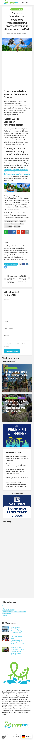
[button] (3, 737)
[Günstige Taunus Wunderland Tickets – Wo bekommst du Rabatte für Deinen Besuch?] (5, 649)
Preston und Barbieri (17, 224)
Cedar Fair (22, 221)
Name (6, 321)
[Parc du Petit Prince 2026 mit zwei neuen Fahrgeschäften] (17, 378)
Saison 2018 (8, 226)
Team (3, 606)
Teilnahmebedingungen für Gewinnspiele (14, 611)
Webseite (6, 335)
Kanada (7, 224)
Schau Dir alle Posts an (11, 264)
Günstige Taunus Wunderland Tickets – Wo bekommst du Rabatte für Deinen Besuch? (17, 651)
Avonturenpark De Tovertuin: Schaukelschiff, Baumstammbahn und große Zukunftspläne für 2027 (16, 484)
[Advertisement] (17, 71)
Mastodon (5, 615)
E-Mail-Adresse (8, 328)
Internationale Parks (16, 9)
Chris (8, 33)
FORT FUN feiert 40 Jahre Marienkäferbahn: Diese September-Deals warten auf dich (17, 640)
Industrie (21, 397)
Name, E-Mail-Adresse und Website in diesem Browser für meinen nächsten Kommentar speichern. (15, 345)
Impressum (5, 608)
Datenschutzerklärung (8, 610)
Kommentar (7, 299)
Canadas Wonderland (11, 221)
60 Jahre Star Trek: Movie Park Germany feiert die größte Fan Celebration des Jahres (15, 471)
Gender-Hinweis (6, 613)
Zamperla (17, 226)
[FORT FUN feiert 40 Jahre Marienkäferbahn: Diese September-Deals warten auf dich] (5, 638)
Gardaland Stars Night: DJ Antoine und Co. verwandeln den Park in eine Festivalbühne (17, 458)
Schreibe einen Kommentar (19, 33)
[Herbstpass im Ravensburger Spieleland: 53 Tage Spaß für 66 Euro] (5, 629)
